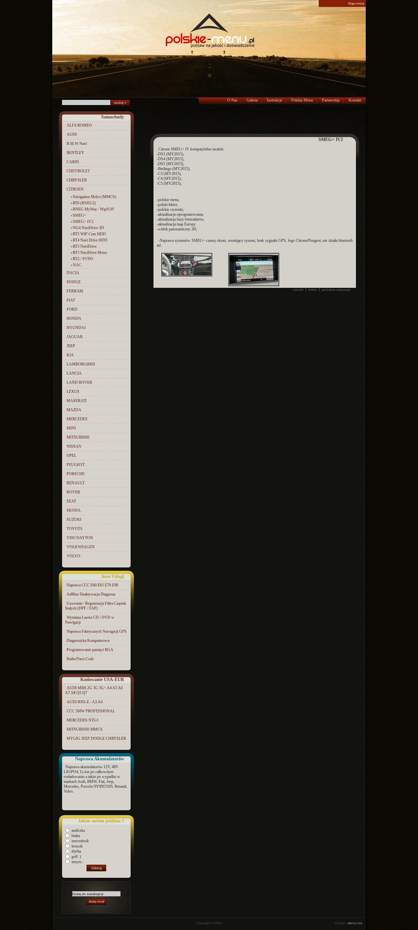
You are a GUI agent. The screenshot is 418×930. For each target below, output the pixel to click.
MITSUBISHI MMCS (85, 729)
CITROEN (75, 189)
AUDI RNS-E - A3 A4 (85, 702)
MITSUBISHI (78, 437)
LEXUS (73, 391)
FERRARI (75, 291)
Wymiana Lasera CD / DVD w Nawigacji (89, 620)
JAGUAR (75, 336)
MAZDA (74, 410)
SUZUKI (74, 519)
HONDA (74, 318)
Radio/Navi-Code (80, 659)
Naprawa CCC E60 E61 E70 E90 (92, 585)
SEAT (71, 501)
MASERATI (77, 400)
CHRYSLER (77, 180)
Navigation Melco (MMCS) (94, 196)
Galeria (252, 100)
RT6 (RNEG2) (84, 203)
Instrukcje (274, 100)
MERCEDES (77, 419)
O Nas (232, 100)
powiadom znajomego (336, 289)
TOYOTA (75, 528)
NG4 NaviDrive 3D (88, 227)
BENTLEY (75, 152)
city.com (354, 923)
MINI (71, 428)
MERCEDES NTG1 (83, 720)
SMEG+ (79, 215)
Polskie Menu (302, 100)
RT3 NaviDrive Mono (90, 252)
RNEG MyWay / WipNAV (94, 209)
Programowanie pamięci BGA (90, 649)
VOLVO (73, 556)
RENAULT (76, 483)
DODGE (74, 282)
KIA (70, 355)
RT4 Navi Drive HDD (90, 240)
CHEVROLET (78, 171)
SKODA (74, 510)
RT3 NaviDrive (85, 246)
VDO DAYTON (80, 537)
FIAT (71, 300)
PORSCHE (76, 474)
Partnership (331, 100)
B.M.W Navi (77, 143)
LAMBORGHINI (81, 364)
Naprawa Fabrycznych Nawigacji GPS (97, 631)
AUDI (72, 134)
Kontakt (355, 100)
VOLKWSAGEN (81, 547)
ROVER (73, 492)
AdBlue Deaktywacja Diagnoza (91, 594)
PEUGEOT (76, 464)
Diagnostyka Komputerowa (88, 640)
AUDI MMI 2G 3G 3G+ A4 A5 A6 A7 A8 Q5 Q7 (94, 690)
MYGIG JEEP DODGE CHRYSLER (96, 738)
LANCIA (74, 373)
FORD (72, 309)
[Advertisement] (254, 121)
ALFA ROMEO (79, 125)
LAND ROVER (79, 382)
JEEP (71, 346)
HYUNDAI (76, 327)
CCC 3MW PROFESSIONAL (91, 711)
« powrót (297, 289)
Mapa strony (356, 3)
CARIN (73, 162)
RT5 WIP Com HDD (89, 234)
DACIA (73, 273)
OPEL (71, 455)
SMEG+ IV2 (83, 221)
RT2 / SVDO (83, 258)
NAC (77, 265)
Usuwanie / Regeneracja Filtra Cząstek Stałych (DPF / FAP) (95, 606)
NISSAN (74, 446)
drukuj (312, 289)
